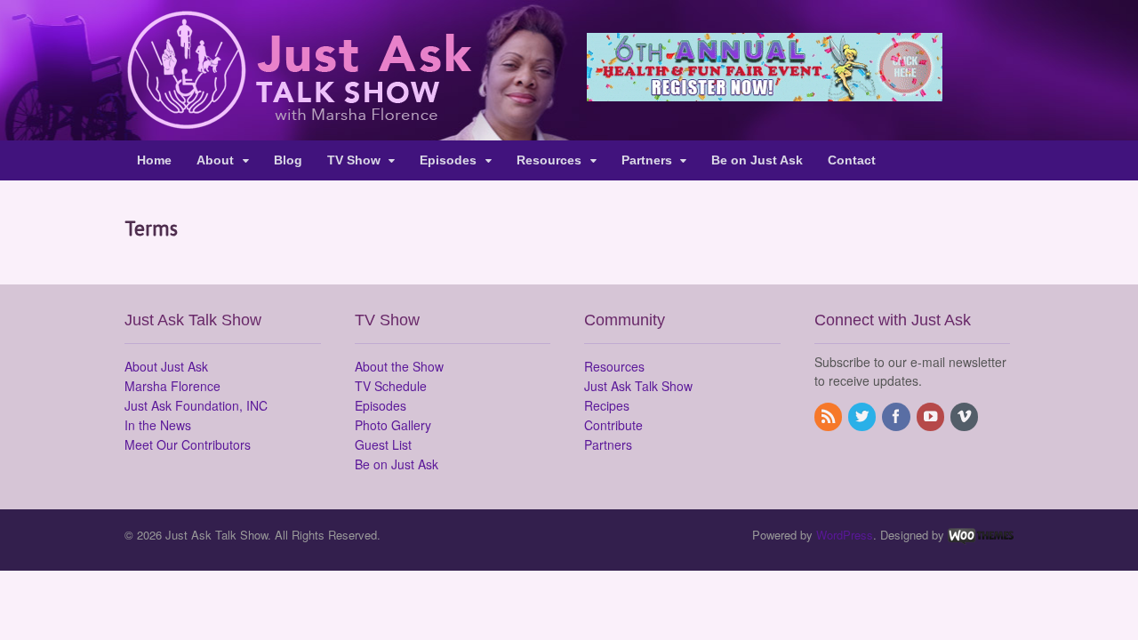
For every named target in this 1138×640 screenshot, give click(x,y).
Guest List (383, 444)
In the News (157, 425)
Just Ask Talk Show (638, 386)
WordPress (844, 534)
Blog (288, 160)
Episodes (448, 160)
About (215, 160)
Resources (549, 160)
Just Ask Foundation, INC (196, 405)
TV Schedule (391, 386)
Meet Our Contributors (187, 444)
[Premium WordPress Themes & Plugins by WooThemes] (981, 534)
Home (154, 160)
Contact (852, 160)
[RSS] (829, 417)
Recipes (606, 405)
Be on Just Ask (757, 160)
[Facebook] (897, 417)
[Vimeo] (965, 417)
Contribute (613, 425)
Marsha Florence (172, 386)
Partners (646, 160)
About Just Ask (166, 366)
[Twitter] (863, 417)
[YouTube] (932, 417)
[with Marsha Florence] (298, 119)
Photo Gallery (393, 425)
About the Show (399, 366)
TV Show (354, 160)
